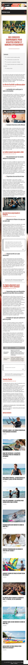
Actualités (4, 433)
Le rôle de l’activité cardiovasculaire (13, 57)
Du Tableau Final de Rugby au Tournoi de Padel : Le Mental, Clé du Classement (13, 598)
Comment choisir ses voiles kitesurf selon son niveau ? (14, 574)
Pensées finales (9, 68)
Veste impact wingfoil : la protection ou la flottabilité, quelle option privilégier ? (14, 478)
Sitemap (15, 663)
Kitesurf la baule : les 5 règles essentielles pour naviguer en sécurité (14, 431)
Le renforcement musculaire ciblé (12, 59)
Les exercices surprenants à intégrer (13, 62)
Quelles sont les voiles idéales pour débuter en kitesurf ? (12, 647)
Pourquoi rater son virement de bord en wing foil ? (13, 525)
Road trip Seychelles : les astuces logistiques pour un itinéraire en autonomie (11, 454)
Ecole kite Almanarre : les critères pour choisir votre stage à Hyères (13, 501)
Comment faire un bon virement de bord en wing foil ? (14, 622)
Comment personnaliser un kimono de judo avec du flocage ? (13, 550)
